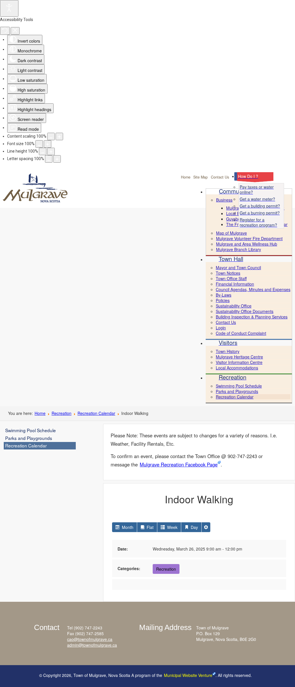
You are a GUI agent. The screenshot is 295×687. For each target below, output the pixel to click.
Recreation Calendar (96, 413)
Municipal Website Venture (188, 675)
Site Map (200, 177)
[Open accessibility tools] (9, 8)
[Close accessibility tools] (15, 31)
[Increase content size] (59, 136)
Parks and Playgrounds (28, 438)
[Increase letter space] (57, 159)
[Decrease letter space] (48, 159)
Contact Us (220, 177)
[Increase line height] (51, 151)
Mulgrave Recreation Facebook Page (179, 464)
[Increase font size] (47, 144)
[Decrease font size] (39, 144)
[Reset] (5, 31)
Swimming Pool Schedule (30, 430)
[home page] (45, 192)
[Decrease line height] (42, 151)
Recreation (61, 413)
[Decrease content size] (51, 136)
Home (185, 177)
